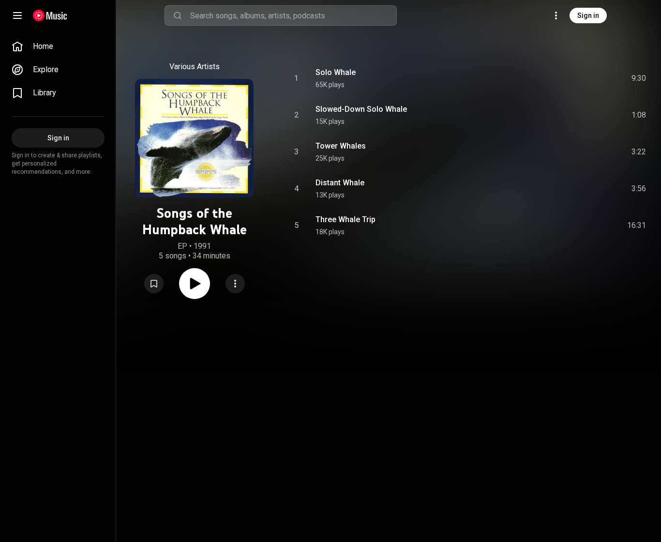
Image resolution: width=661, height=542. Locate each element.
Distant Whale (339, 182)
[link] (58, 46)
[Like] (561, 78)
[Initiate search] (177, 15)
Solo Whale (335, 72)
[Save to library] (154, 283)
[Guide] (17, 15)
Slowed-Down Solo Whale (361, 109)
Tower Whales (340, 146)
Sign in (588, 15)
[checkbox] (639, 78)
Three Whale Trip (345, 219)
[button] (154, 283)
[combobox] (293, 15)
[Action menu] (235, 283)
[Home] (50, 15)
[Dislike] (581, 78)
